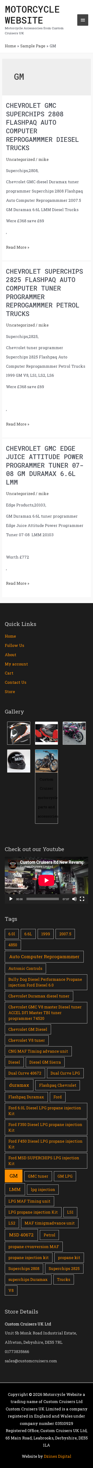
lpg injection (43, 1189)
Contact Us (15, 682)
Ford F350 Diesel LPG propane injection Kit (45, 1127)
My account (16, 663)
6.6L (28, 933)
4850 (12, 944)
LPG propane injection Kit (33, 1212)
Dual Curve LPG (65, 1073)
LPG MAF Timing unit (29, 1201)
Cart (9, 672)
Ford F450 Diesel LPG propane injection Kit (45, 1144)
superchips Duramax (28, 1279)
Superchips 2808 (23, 1268)
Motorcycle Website (32, 14)
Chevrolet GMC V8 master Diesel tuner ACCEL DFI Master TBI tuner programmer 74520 (45, 1012)
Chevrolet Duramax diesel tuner (38, 995)
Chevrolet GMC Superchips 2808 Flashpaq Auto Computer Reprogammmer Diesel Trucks (42, 126)
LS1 (70, 1212)
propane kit (69, 1257)
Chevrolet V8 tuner (26, 1040)
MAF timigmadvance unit (50, 1222)
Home (10, 636)
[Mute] (74, 899)
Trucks (63, 1279)
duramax (19, 1085)
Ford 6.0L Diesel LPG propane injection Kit (44, 1110)
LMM (15, 1189)
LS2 (11, 1222)
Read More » (17, 246)
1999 (45, 933)
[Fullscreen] (82, 899)
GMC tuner (38, 1176)
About (10, 654)
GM (14, 1175)
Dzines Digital (57, 1456)
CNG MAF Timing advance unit (38, 1051)
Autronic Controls (25, 968)
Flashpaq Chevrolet (57, 1085)
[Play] (11, 899)
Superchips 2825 (64, 1268)
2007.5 (65, 933)
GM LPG (64, 1176)
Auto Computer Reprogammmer (44, 956)
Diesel (14, 1062)
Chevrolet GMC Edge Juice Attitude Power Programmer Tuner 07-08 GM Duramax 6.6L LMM (44, 465)
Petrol (49, 1234)
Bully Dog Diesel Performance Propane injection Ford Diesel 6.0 (45, 982)
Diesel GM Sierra (45, 1062)
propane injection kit (28, 1257)
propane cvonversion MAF (33, 1246)
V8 (11, 1290)
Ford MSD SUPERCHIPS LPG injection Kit (43, 1160)
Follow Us (14, 645)
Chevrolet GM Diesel (27, 1029)
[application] (46, 880)
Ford (57, 1096)
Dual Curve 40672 (24, 1073)
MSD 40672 (21, 1235)
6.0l (11, 933)
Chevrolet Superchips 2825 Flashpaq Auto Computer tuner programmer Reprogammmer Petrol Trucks (44, 292)
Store (10, 691)
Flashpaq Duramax (26, 1096)
